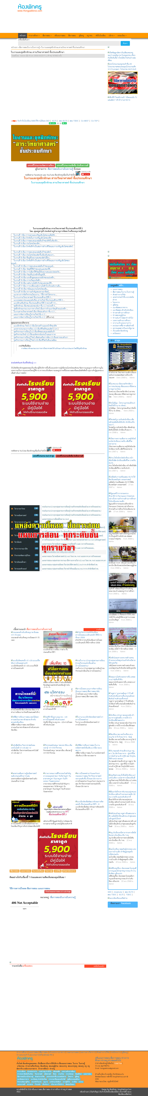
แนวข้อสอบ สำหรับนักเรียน (123, 310)
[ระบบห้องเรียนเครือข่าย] (123, 898)
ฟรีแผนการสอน (60, 35)
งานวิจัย (58, 871)
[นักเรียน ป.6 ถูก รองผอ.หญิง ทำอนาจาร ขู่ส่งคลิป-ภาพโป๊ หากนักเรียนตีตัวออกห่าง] (123, 718)
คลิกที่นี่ (110, 1077)
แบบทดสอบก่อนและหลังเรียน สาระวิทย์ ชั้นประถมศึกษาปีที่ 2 (38, 300)
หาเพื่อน (74, 1082)
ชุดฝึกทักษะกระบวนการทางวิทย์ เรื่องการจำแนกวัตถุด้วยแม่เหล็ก (40, 308)
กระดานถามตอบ (72, 1052)
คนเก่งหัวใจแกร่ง (36, 1082)
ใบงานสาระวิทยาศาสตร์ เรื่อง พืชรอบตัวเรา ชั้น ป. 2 (34, 311)
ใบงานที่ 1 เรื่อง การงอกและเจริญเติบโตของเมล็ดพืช (34, 235)
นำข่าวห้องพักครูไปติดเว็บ (104, 1063)
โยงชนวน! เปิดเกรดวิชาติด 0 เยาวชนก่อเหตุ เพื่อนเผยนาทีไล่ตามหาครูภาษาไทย (122, 394)
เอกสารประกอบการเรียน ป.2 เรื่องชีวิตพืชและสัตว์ (33, 329)
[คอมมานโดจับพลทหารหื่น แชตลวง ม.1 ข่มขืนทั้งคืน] (123, 678)
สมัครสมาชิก (48, 1055)
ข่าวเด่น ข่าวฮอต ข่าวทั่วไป (123, 318)
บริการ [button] (111, 35)
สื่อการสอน (72, 35)
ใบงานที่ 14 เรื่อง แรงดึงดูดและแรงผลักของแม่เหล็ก (34, 277)
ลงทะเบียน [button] (121, 35)
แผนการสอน (25, 871)
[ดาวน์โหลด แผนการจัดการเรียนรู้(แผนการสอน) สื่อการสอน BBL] (90, 690)
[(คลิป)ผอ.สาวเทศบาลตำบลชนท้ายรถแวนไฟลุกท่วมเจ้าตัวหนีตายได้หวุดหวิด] (123, 660)
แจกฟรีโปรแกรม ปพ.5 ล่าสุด (43, 456)
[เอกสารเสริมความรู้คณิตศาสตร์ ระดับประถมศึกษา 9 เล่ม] (25, 774)
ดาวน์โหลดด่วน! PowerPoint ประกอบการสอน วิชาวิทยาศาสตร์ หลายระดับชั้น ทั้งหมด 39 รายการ (90, 783)
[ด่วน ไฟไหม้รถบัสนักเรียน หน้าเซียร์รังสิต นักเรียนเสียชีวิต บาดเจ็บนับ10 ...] (123, 460)
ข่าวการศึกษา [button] (34, 35)
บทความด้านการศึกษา (122, 320)
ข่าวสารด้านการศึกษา (121, 313)
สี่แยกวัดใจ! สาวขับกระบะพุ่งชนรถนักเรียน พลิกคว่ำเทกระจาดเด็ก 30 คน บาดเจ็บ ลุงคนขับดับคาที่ (122, 802)
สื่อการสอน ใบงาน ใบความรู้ (123, 292)
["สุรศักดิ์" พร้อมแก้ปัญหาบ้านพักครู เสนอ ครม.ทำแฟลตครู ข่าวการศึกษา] (123, 580)
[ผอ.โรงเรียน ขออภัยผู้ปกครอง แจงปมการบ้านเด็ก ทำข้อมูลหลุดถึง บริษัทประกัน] (123, 852)
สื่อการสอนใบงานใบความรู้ (29, 47)
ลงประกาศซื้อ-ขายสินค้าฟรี (123, 325)
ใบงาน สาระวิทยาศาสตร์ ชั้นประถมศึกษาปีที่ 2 (32, 297)
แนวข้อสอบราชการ (120, 307)
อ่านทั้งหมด (99, 629)
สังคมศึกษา (78, 1074)
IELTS (54, 121)
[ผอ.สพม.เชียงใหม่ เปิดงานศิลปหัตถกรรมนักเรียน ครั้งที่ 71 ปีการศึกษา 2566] (123, 636)
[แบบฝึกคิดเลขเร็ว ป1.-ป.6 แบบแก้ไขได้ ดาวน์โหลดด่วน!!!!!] (25, 661)
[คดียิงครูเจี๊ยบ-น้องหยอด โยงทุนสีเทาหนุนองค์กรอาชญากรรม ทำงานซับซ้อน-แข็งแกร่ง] (123, 871)
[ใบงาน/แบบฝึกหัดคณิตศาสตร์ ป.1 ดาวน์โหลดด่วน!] (90, 718)
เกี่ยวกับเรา (45, 1084)
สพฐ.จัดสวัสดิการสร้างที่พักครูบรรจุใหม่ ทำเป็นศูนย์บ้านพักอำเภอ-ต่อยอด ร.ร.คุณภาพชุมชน (122, 536)
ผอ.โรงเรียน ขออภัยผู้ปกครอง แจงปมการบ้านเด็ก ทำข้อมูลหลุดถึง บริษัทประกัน (121, 859)
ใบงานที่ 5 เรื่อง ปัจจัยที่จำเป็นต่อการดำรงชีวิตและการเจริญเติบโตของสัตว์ (43, 246)
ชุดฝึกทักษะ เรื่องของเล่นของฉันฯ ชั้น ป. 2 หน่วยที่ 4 (34, 306)
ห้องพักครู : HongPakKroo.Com (120, 1089)
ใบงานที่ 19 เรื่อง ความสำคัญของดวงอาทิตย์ (31, 291)
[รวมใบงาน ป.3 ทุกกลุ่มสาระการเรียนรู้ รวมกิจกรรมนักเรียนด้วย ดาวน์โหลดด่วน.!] (90, 663)
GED (48, 121)
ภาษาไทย (61, 1074)
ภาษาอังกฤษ (69, 1074)
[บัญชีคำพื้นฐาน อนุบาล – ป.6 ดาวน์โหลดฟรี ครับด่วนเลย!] (57, 718)
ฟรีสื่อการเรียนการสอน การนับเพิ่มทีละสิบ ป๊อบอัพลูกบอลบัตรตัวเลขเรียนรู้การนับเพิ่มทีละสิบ (57, 685)
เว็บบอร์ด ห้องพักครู (120, 331)
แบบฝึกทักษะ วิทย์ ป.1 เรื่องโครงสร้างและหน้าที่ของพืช (35, 326)
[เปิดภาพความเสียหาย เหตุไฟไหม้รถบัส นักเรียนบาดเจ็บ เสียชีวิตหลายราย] (123, 441)
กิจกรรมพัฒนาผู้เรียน (23, 1082)
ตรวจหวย (30, 1084)
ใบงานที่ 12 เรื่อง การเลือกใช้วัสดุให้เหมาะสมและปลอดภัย (36, 272)
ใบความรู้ (49, 871)
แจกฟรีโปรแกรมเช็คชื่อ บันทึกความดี (72, 165)
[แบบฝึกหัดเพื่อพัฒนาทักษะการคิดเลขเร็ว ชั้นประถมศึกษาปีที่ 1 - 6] (90, 803)
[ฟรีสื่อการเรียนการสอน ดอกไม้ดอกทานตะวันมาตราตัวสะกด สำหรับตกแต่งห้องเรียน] (25, 720)
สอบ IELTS (63, 121)
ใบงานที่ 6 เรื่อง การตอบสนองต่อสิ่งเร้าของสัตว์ (32, 252)
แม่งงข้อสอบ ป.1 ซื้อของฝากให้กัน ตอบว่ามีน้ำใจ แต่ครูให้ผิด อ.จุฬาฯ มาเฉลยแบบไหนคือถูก (122, 617)
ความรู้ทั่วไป (66, 1082)
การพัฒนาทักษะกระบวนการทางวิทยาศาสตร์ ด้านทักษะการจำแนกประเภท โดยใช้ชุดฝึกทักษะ (54, 348)
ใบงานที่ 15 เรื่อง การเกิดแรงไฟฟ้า (27, 280)
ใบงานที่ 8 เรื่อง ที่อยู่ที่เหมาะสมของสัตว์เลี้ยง (31, 257)
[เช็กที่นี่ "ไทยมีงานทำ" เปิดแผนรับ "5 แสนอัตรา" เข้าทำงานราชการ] (123, 98)
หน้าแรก (23, 35)
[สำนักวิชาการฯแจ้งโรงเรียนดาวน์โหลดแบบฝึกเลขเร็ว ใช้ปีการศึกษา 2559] (90, 635)
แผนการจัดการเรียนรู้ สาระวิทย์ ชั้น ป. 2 (29, 314)
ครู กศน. (90, 35)
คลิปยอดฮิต (56, 1071)
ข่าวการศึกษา (22, 1052)
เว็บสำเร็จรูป (94, 1092)
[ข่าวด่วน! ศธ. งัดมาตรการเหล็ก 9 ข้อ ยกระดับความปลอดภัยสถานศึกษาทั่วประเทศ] (123, 357)
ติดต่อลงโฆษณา (70, 1084)
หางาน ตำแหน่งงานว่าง (122, 323)
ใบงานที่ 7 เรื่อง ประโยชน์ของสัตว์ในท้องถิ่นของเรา (34, 255)
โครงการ (116, 302)
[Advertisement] (88, 18)
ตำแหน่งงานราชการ (57, 1052)
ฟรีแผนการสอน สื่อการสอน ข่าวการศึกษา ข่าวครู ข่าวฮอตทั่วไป (112, 1059)
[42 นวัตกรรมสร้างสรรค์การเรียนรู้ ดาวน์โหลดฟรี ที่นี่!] (57, 696)
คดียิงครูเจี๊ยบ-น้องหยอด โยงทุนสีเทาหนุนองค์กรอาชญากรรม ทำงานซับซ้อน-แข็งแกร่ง (121, 878)
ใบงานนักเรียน (38, 871)
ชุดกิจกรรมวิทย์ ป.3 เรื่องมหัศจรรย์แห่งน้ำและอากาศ (35, 334)
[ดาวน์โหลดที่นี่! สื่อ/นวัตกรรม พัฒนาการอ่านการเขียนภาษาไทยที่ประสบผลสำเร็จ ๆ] (25, 698)
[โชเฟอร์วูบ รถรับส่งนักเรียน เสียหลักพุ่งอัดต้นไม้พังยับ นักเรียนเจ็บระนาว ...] (123, 422)
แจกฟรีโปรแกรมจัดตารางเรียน (41, 165)
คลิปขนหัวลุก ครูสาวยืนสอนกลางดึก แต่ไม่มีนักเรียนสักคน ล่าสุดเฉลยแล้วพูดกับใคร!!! (122, 823)
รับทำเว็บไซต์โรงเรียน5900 (109, 1092)
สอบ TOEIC (74, 121)
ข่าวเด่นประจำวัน (23, 1055)
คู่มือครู (81, 35)
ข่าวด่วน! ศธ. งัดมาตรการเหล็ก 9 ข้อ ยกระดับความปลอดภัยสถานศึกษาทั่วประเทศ (122, 375)
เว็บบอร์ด (37, 1084)
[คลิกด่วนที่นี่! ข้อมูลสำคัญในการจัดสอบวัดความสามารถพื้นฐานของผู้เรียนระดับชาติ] (57, 810)
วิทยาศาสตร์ (38, 1074)
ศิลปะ (54, 1074)
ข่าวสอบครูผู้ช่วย (119, 315)
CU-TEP (94, 121)
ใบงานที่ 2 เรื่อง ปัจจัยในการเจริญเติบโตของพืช (32, 238)
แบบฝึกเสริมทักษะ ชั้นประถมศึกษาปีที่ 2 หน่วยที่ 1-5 (34, 303)
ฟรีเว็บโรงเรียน (101, 35)
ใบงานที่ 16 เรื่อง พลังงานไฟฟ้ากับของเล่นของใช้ (32, 283)
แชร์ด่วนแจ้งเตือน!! (55, 1082)
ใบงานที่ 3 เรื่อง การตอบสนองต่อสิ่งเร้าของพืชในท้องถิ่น (36, 240)
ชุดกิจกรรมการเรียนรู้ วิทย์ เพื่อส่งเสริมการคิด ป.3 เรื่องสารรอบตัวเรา (41, 337)
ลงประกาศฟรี (36, 1055)
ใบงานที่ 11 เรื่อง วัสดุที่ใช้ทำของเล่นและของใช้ (32, 269)
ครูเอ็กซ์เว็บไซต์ (112, 1081)
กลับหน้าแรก (84, 1092)
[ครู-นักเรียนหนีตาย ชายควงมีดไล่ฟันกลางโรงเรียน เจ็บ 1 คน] (123, 833)
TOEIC (128, 894)
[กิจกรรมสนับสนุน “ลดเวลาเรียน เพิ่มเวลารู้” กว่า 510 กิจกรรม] (57, 746)
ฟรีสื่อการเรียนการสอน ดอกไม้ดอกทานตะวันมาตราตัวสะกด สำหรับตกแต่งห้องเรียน (25, 727)
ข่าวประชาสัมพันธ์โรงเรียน (25, 1074)
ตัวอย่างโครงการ (69, 871)
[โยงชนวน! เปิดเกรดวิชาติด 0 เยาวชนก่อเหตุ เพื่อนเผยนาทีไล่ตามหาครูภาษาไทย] (123, 386)
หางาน (81, 1082)
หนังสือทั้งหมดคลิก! (99, 966)
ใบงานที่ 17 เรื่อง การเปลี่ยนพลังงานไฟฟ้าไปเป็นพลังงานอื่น (37, 286)
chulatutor (118, 892)
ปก (56, 329)
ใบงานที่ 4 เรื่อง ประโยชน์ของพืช (26, 243)
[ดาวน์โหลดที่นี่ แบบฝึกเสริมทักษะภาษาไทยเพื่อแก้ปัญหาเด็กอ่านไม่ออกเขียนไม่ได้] (25, 811)
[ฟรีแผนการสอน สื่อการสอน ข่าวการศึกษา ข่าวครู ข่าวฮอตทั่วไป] (30, 8)
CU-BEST (85, 121)
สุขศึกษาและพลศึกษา (73, 1079)
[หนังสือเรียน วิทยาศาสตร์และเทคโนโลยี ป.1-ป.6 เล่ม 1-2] (25, 746)
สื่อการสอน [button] (47, 35)
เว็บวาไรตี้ (123, 1092)
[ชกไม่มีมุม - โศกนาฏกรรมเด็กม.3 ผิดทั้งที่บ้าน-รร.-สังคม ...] (123, 404)
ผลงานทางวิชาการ (88, 1052)
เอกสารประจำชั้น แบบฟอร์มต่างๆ (56, 1076)
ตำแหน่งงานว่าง (32, 1071)
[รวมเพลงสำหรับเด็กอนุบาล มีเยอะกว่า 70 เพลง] (25, 633)
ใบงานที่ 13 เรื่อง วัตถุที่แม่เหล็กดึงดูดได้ (29, 274)
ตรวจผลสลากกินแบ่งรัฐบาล (123, 328)
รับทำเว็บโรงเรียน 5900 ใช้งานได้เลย (31, 121)
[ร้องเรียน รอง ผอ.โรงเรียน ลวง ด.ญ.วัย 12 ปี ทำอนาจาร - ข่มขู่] (123, 735)
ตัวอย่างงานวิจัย (119, 294)
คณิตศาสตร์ (47, 1074)
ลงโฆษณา (117, 333)
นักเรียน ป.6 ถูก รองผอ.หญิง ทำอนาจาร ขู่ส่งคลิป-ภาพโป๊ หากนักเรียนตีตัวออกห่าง (122, 725)
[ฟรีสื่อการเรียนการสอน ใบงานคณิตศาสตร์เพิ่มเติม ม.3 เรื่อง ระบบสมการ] (90, 748)
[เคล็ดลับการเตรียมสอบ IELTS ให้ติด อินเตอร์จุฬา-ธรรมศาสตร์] (123, 478)
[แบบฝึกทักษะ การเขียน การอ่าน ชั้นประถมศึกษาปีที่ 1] (57, 639)
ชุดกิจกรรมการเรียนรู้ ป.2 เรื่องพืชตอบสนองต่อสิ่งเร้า (34, 331)
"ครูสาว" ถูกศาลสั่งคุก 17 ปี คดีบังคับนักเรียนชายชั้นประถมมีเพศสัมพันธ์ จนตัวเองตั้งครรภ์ (122, 703)
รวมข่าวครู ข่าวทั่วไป (45, 1071)
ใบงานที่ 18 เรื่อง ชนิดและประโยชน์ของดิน (30, 289)
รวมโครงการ (116, 1052)
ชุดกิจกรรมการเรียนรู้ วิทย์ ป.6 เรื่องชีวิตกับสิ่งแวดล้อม (35, 340)
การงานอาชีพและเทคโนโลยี (57, 1079)
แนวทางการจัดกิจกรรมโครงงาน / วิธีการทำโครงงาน (34, 294)
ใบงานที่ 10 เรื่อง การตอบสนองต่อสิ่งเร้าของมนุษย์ (33, 266)
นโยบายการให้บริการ (57, 1084)
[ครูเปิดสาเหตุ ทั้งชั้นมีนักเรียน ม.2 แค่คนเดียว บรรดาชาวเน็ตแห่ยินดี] (123, 776)
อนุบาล (45, 1082)
